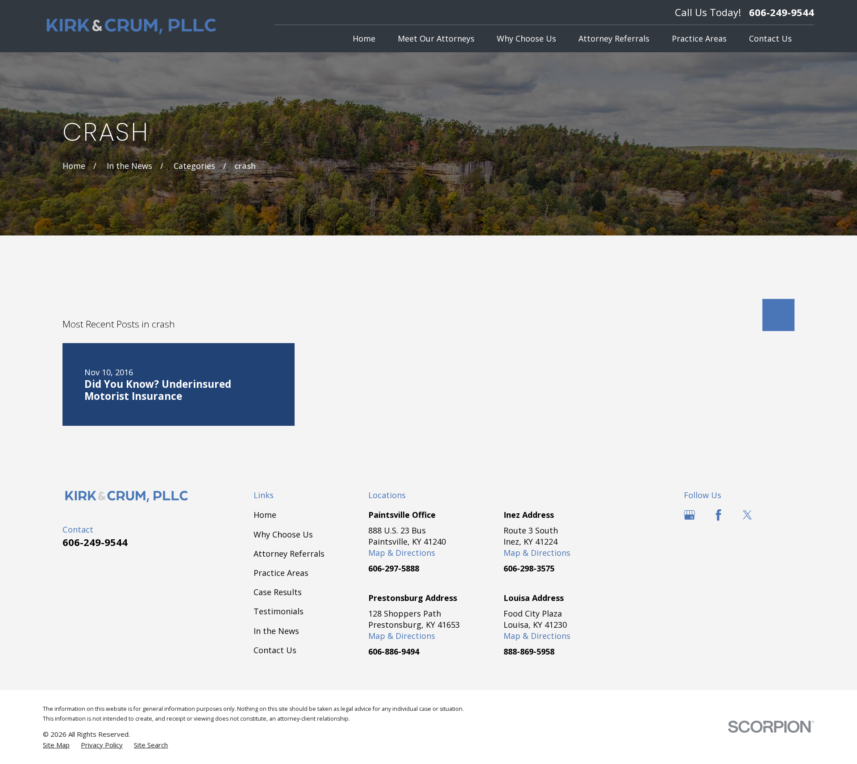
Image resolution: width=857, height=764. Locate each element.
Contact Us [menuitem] (770, 38)
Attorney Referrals (289, 553)
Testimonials (279, 611)
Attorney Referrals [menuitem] (613, 38)
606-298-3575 (528, 568)
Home (265, 514)
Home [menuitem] (364, 38)
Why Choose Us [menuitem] (526, 38)
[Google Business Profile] (689, 515)
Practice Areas (281, 572)
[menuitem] (56, 745)
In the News (276, 630)
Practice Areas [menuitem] (699, 38)
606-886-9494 (393, 651)
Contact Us (275, 650)
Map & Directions (401, 552)
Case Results (278, 592)
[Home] (131, 26)
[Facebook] (718, 515)
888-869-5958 (528, 651)
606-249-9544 (781, 12)
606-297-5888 (393, 568)
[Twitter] (747, 515)
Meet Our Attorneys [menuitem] (436, 38)
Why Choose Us (283, 534)
